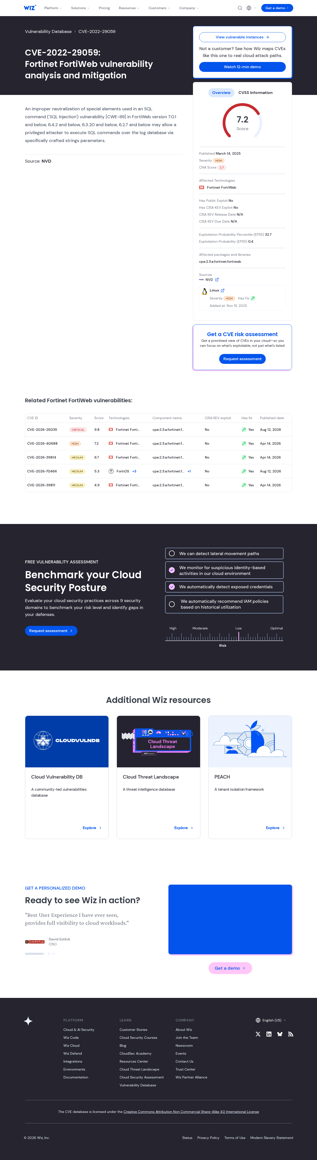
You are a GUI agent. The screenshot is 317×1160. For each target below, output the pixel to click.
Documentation (75, 1077)
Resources (127, 8)
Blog (123, 1045)
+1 (189, 471)
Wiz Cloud (71, 1045)
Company (187, 8)
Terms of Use (234, 1137)
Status (187, 1137)
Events (181, 1053)
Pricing (104, 8)
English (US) (272, 1020)
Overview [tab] (221, 92)
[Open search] (240, 7)
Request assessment (242, 358)
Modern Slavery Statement (271, 1137)
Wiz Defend (72, 1053)
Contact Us (184, 1061)
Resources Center (134, 1061)
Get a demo (275, 8)
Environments (74, 1069)
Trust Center (185, 1069)
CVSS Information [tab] (255, 92)
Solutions (78, 8)
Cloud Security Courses (138, 1037)
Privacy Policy (208, 1137)
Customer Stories (133, 1029)
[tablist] (242, 92)
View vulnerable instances (240, 37)
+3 (134, 471)
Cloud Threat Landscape (139, 1069)
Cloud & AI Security (78, 1029)
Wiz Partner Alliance (191, 1077)
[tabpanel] (242, 206)
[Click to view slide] (26, 954)
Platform (51, 8)
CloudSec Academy (136, 1053)
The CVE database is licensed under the (158, 1111)
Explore (89, 827)
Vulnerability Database (48, 31)
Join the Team (187, 1037)
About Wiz (184, 1029)
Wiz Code (71, 1037)
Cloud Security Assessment (142, 1077)
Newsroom (184, 1045)
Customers (157, 8)
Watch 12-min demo (242, 66)
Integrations (72, 1061)
